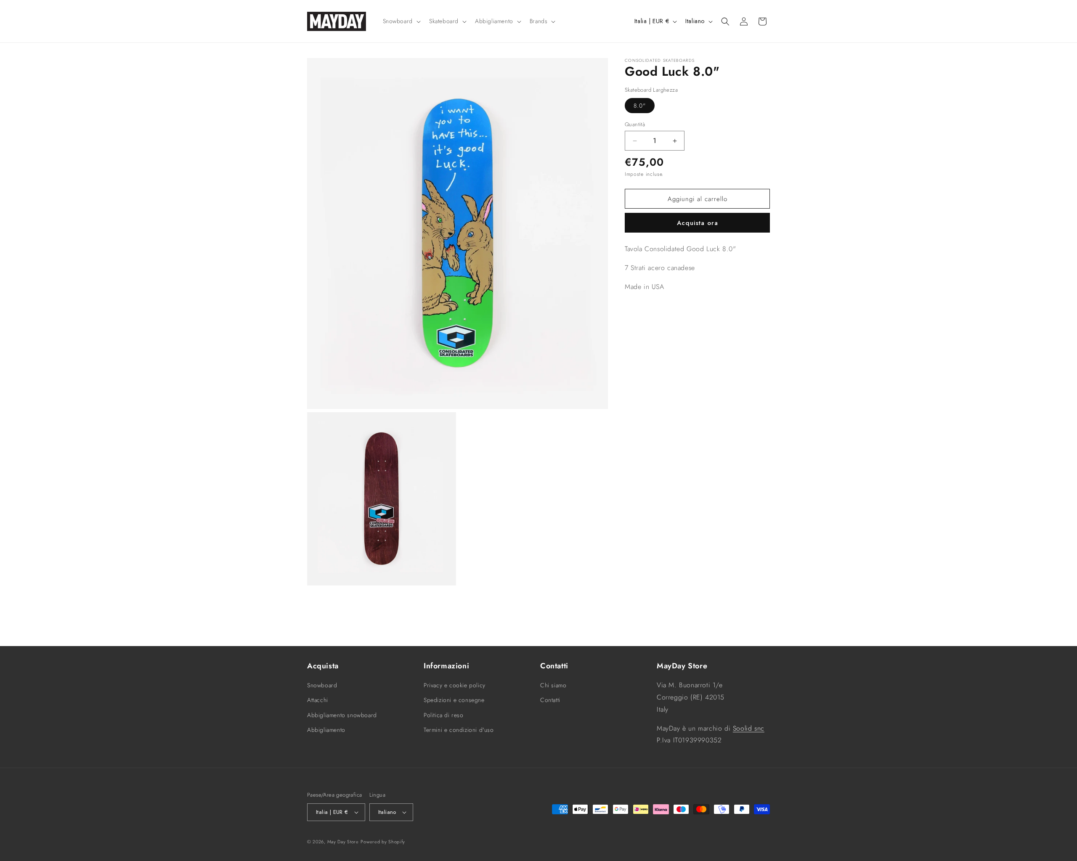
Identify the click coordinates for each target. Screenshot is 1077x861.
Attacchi (317, 700)
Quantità (635, 124)
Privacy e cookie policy (454, 685)
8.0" (640, 105)
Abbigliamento (326, 730)
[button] (401, 21)
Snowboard (322, 685)
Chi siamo (553, 685)
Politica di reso (444, 715)
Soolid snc (748, 728)
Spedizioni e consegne (454, 700)
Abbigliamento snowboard (342, 715)
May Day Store (343, 841)
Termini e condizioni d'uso (459, 730)
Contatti (550, 700)
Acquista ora (697, 223)
